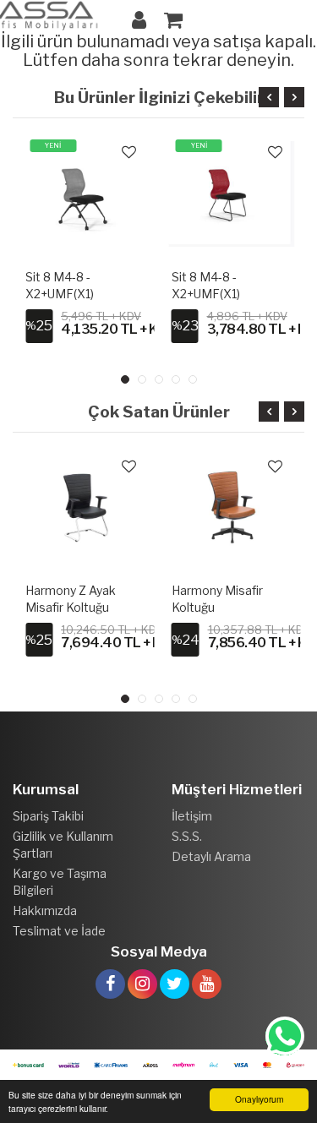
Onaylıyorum (259, 1099)
